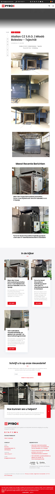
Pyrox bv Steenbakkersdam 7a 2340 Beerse (9, 448)
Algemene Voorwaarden (40, 473)
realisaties (17, 32)
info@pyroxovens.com (10, 458)
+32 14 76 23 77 (8, 454)
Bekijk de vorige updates (27, 377)
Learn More (25, 492)
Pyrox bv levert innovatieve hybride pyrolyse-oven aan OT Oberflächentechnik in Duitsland (40, 452)
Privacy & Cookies (29, 473)
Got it (31, 492)
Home (13, 32)
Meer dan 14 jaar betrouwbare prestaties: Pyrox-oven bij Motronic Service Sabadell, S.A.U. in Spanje (40, 446)
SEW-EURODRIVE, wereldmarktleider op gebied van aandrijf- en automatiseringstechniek (41, 457)
